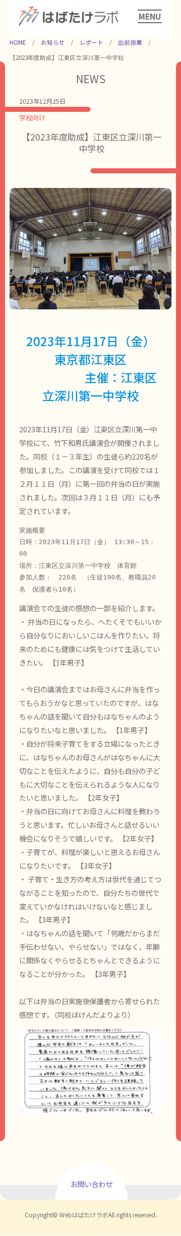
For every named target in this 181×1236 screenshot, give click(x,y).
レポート (91, 42)
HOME (18, 42)
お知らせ (53, 42)
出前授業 (130, 42)
